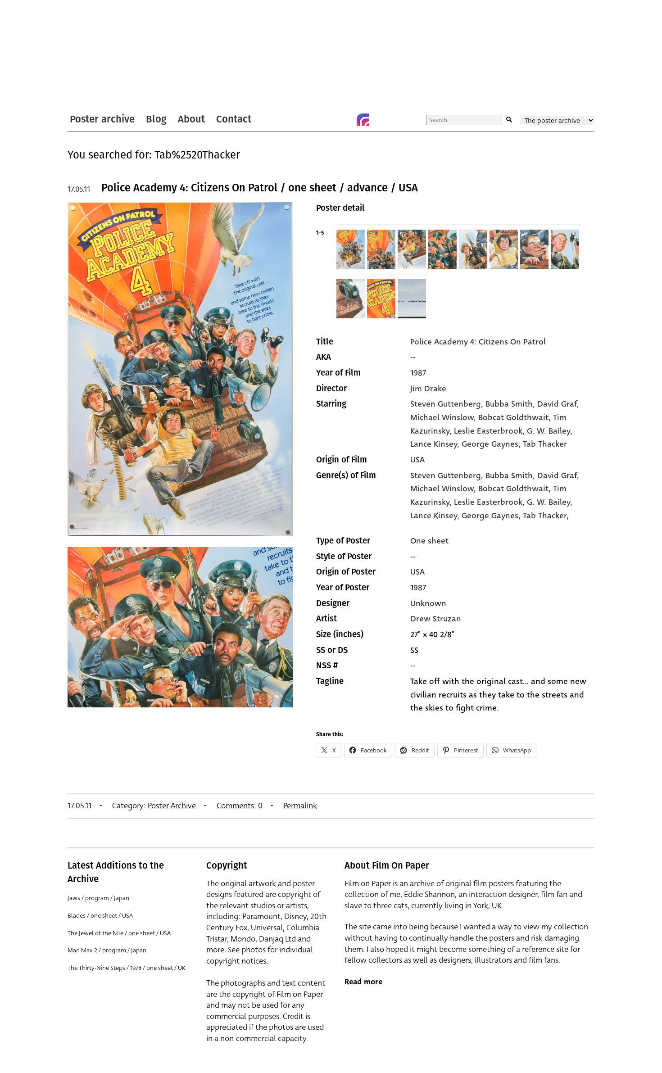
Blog (156, 119)
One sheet (429, 541)
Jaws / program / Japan (98, 898)
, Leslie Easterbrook (485, 431)
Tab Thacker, (546, 515)
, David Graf (555, 404)
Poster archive (102, 119)
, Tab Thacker (542, 444)
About (191, 119)
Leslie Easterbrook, (490, 502)
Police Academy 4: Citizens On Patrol (478, 342)
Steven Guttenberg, (447, 475)
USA (417, 460)
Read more (363, 981)
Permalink (300, 805)
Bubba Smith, (511, 475)
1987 (418, 373)
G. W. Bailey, (549, 502)
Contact (233, 119)
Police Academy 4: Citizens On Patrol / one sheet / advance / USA (259, 187)
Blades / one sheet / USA (100, 915)
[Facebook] (345, 119)
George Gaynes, (492, 515)
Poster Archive (172, 805)
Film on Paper (91, 55)
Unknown (428, 603)
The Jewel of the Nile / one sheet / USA (119, 933)
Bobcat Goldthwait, (515, 488)
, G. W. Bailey (546, 431)
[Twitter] (327, 119)
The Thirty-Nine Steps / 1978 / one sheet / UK (127, 968)
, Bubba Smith (507, 404)
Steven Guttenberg (445, 404)
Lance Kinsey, (436, 515)
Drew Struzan (435, 619)
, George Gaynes (487, 444)
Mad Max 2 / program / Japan (107, 950)
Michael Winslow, (444, 488)
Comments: (236, 805)
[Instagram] (363, 119)
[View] (180, 540)
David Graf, (558, 475)
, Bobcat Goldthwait (511, 417)
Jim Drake (428, 388)
